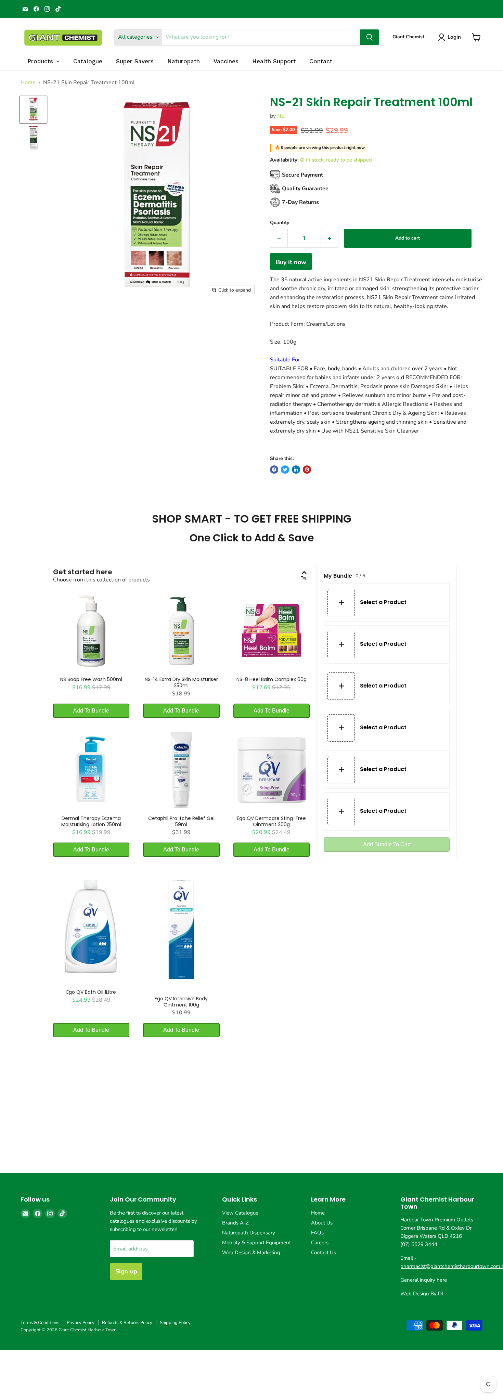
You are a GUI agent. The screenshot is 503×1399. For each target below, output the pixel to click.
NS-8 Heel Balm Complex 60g (271, 679)
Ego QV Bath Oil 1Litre (91, 992)
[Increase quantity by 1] (329, 238)
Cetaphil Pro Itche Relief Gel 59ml (181, 821)
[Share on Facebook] (274, 469)
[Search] (369, 37)
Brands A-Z (235, 1222)
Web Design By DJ (421, 1293)
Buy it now (291, 262)
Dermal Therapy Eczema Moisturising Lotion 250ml (91, 821)
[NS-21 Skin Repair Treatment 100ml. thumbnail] (33, 109)
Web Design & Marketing (251, 1252)
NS (281, 116)
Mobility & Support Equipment (256, 1242)
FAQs (317, 1232)
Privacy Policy (80, 1323)
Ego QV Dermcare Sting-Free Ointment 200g (271, 821)
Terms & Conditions (40, 1323)
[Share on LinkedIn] (296, 469)
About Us (322, 1222)
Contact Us (323, 1252)
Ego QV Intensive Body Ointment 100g (181, 1002)
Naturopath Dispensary (248, 1232)
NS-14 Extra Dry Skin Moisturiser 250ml (181, 682)
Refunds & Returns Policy (127, 1323)
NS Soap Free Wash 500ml (91, 679)
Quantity (279, 223)
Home (28, 82)
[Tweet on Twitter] (285, 469)
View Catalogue (240, 1212)
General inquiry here (423, 1279)
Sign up (126, 1271)
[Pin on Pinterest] (307, 469)
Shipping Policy (175, 1323)
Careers (319, 1242)
